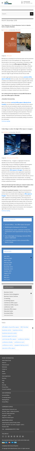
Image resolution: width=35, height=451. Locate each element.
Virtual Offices (5, 402)
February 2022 (8, 258)
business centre (6, 330)
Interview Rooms (8, 315)
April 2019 (7, 279)
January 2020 (7, 264)
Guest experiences (6, 376)
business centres (17, 330)
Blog (3, 382)
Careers (4, 373)
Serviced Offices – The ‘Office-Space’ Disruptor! (17, 224)
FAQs (3, 380)
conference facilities (23, 339)
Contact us (4, 369)
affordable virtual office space (10, 327)
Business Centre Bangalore (11, 294)
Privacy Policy (5, 387)
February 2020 (8, 262)
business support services (9, 336)
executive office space (8, 348)
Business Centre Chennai (11, 296)
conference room (8, 307)
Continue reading (17, 121)
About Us (4, 362)
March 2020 (7, 260)
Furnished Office (8, 313)
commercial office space (9, 339)
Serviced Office (15, 158)
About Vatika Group (6, 360)
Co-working (7, 298)
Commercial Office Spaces (11, 305)
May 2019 (6, 277)
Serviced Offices (5, 395)
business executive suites (9, 333)
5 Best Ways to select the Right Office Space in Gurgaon (17, 129)
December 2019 (8, 267)
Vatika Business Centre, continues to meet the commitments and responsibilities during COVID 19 (18, 231)
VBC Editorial (6, 30)
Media (3, 371)
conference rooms (7, 345)
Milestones (4, 367)
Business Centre (8, 292)
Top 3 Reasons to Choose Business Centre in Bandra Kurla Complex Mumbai (16, 26)
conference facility (7, 342)
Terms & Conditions (6, 389)
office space (9, 55)
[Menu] (2, 3)
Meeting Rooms (5, 399)
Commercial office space (10, 302)
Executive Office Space (10, 309)
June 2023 (6, 256)
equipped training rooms (21, 345)
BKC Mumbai (24, 327)
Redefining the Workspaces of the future (16, 227)
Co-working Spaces (9, 300)
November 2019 (8, 269)
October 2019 (7, 271)
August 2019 (7, 273)
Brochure (4, 378)
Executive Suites (8, 311)
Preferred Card (5, 364)
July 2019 (6, 275)
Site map (4, 385)
